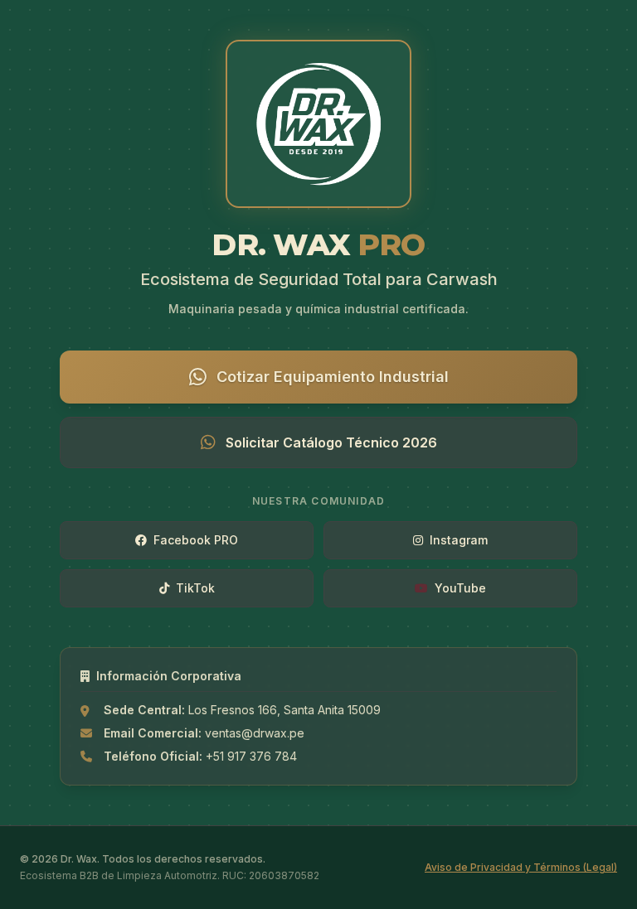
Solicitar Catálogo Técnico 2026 (331, 442)
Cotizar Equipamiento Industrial (332, 376)
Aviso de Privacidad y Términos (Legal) (521, 867)
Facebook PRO (195, 540)
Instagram (459, 540)
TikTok (195, 588)
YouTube (460, 588)
